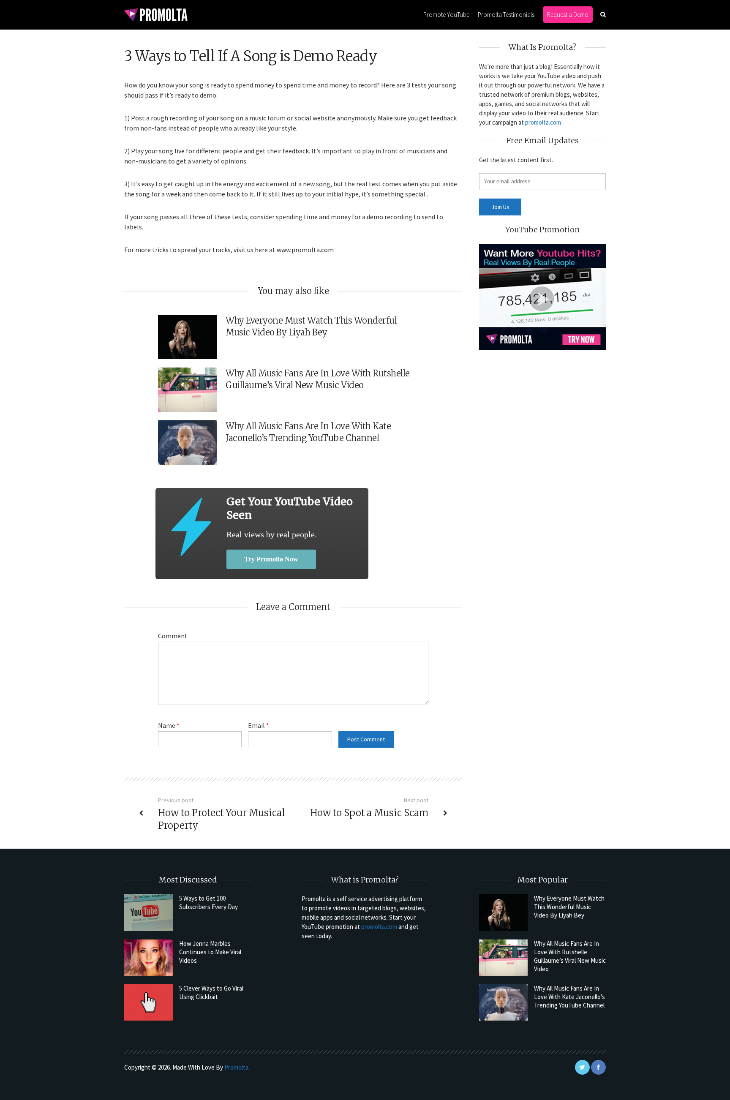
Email (258, 725)
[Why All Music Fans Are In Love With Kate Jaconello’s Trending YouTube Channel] (503, 1002)
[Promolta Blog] (156, 14)
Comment (173, 636)
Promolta (236, 1067)
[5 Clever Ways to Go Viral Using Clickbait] (148, 1002)
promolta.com (543, 122)
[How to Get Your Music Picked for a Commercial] (190, 527)
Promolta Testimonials (506, 15)
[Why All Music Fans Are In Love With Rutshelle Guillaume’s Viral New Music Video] (503, 957)
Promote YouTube (446, 15)
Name (169, 725)
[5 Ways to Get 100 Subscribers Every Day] (148, 912)
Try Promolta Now (271, 559)
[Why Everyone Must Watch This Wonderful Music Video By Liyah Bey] (503, 912)
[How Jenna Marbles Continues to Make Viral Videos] (148, 957)
